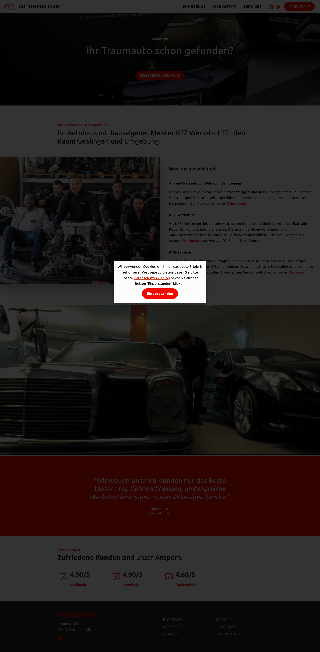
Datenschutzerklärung (152, 278)
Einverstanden (160, 293)
